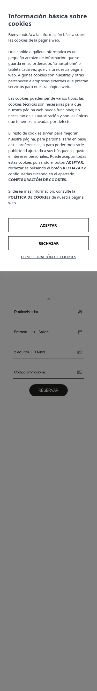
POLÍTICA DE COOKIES (29, 197)
